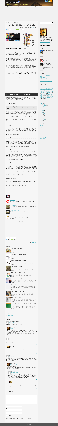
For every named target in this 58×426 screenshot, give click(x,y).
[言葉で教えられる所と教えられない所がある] (8, 274)
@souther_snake (33, 242)
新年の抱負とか (42, 77)
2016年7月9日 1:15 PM (13, 328)
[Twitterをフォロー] (45, 1)
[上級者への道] (8, 287)
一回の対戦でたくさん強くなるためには (18, 254)
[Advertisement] (29, 14)
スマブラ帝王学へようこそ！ (16, 6)
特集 (42, 111)
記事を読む (12, 252)
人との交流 (43, 113)
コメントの (43, 137)
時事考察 (43, 119)
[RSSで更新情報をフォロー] (51, 1)
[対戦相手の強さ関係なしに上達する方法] (8, 262)
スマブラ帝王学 (30, 424)
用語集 (30, 6)
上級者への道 (13, 284)
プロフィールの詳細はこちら (44, 43)
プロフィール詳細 (25, 6)
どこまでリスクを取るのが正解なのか (18, 278)
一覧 (21, 6)
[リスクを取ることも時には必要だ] (8, 250)
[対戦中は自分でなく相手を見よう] (8, 268)
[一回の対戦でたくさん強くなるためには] (8, 256)
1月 (41, 127)
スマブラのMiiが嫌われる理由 (48, 50)
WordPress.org (42, 138)
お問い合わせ (34, 6)
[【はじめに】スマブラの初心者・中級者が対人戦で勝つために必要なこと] (8, 305)
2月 (41, 126)
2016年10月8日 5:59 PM (12, 356)
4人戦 (43, 106)
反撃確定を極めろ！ (11, 315)
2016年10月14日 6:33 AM (14, 372)
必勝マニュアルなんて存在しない (17, 297)
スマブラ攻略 (44, 105)
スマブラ (41, 103)
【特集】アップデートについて (13, 313)
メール (7, 408)
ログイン (41, 134)
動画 (42, 112)
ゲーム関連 (42, 110)
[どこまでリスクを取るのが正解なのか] (8, 280)
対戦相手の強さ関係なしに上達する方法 (18, 260)
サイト (7, 411)
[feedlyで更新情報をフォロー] (49, 1)
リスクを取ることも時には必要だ (17, 248)
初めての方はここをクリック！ (45, 42)
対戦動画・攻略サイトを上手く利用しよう (19, 291)
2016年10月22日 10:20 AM (15, 381)
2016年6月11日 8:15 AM (12, 322)
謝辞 (42, 120)
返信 (36, 336)
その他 (41, 114)
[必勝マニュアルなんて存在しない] (8, 299)
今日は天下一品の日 (43, 78)
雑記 (42, 115)
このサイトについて (8, 6)
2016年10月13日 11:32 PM (13, 364)
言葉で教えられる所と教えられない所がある (19, 272)
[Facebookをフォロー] (47, 1)
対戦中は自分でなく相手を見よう (17, 266)
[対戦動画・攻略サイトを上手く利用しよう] (8, 293)
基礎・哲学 (32, 27)
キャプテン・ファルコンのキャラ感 (46, 81)
